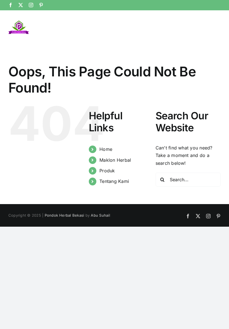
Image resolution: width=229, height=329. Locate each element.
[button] (211, 23)
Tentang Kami (114, 181)
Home (105, 149)
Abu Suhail (100, 215)
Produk (107, 170)
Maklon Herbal (115, 160)
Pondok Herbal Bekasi (64, 215)
